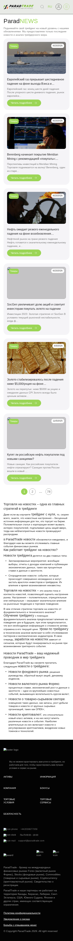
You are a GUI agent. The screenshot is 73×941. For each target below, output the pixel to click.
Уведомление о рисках (17, 919)
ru (50, 6)
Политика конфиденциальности (22, 913)
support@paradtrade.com (31, 840)
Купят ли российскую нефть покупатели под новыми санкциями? (35, 456)
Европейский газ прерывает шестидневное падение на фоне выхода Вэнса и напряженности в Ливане (35, 82)
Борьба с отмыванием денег (20, 925)
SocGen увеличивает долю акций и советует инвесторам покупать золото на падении (36, 306)
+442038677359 (29, 829)
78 (48, 491)
